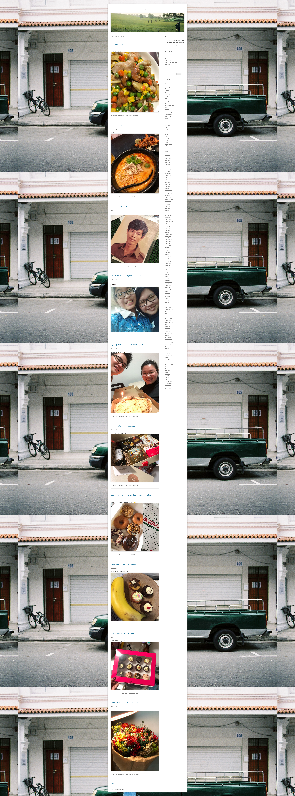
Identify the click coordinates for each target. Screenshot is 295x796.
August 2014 (168, 289)
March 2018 (167, 210)
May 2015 (167, 272)
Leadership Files (169, 112)
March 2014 (167, 298)
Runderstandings (169, 134)
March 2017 (167, 232)
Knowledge (167, 109)
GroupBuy (167, 94)
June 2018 (167, 204)
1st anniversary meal (119, 44)
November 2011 (168, 339)
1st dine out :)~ (117, 125)
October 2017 (168, 219)
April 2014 (167, 296)
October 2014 (168, 285)
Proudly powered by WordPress (118, 789)
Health (166, 96)
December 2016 (168, 238)
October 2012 (168, 320)
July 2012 (167, 324)
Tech (166, 136)
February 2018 (168, 212)
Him (166, 98)
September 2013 (169, 309)
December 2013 (168, 304)
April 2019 (167, 186)
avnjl (137, 115)
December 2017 (168, 215)
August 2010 (168, 366)
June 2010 (167, 370)
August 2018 (168, 201)
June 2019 (167, 182)
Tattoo (176, 9)
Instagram (124, 115)
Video (166, 146)
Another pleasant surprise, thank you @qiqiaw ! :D (131, 495)
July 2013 (167, 313)
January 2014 (168, 302)
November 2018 (168, 195)
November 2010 (168, 361)
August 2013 (168, 311)
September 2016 (169, 243)
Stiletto (161, 9)
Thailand (167, 138)
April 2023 (167, 155)
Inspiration (167, 101)
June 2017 (167, 226)
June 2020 (167, 160)
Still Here (168, 9)
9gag (166, 83)
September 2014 (169, 287)
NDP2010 (167, 122)
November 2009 (168, 383)
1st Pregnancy (168, 58)
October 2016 (168, 241)
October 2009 (168, 385)
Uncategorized (168, 144)
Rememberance (169, 131)
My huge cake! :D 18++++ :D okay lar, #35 (127, 345)
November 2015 (168, 261)
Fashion (167, 90)
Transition (167, 55)
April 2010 (167, 374)
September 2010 (169, 364)
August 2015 (168, 267)
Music (166, 120)
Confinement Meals (169, 66)
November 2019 (168, 173)
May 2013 (167, 315)
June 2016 (167, 249)
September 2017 (169, 221)
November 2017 (168, 217)
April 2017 (167, 230)
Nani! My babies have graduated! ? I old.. (127, 275)
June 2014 (167, 293)
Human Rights (152, 9)
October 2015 (168, 263)
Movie (166, 118)
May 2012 (167, 328)
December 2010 (168, 359)
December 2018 (168, 193)
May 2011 (167, 350)
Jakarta (166, 107)
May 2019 (167, 184)
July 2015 (167, 269)
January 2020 (168, 169)
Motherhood (168, 116)
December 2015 (168, 260)
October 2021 (168, 158)
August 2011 (168, 344)
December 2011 (168, 337)
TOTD (166, 140)
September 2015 (169, 265)
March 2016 (167, 254)
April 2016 (167, 252)
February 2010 (168, 377)
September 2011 (169, 342)
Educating (167, 87)
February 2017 (168, 234)
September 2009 (169, 387)
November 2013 (168, 306)
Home (112, 9)
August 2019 (168, 179)
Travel (166, 142)
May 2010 (167, 372)
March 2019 (167, 188)
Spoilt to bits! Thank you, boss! (123, 426)
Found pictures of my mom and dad (125, 206)
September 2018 (169, 199)
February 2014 (168, 300)
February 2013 (168, 318)
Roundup (167, 133)
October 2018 (168, 197)
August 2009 (168, 388)
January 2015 (168, 280)
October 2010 (168, 363)
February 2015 (168, 278)
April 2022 (167, 157)
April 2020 (167, 164)
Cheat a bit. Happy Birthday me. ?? (124, 564)
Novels (166, 123)
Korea (166, 111)
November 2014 (168, 283)
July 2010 (167, 368)
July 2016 (167, 247)
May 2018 (167, 206)
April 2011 (167, 352)
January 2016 (168, 258)
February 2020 (168, 168)
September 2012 (169, 322)
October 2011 (168, 341)
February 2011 (168, 355)
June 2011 (167, 348)
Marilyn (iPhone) (169, 114)
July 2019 (167, 180)
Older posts (114, 784)
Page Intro (167, 125)
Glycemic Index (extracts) (139, 9)
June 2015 (167, 271)
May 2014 (167, 295)
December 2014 (168, 282)
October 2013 (168, 307)
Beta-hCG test (168, 60)
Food (166, 92)
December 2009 (168, 381)
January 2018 (168, 214)
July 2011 (167, 346)
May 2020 (167, 162)
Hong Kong (167, 100)
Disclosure (127, 9)
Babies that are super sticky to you (173, 68)
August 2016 (168, 245)
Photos (166, 127)
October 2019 (168, 175)
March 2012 (167, 331)
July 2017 (167, 225)
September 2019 (169, 177)
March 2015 (167, 276)
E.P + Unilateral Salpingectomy (172, 57)
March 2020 (167, 166)
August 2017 (168, 223)
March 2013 (167, 317)
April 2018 (167, 208)
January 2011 (168, 357)
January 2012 (168, 335)
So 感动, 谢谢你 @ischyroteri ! (122, 633)
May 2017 (167, 228)
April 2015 (167, 274)
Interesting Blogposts (170, 105)
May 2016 (167, 250)
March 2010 (167, 375)
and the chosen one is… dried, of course (126, 702)
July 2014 (167, 291)
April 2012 (167, 329)
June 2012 (167, 326)
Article (166, 85)
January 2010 (168, 379)
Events (166, 88)
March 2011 (167, 353)
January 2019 (168, 192)
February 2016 (168, 256)
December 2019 (168, 171)
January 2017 (168, 236)
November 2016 (168, 239)
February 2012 (168, 333)
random (167, 129)
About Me (118, 9)
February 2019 (168, 190)
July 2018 (167, 203)
